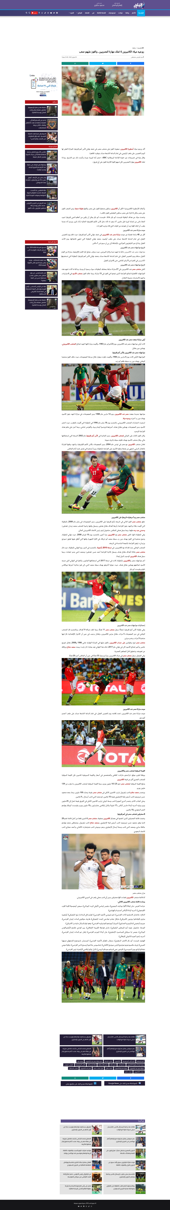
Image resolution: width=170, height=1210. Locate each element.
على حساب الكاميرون (118, 643)
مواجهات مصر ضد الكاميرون (134, 252)
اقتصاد (87, 13)
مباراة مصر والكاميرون (121, 1068)
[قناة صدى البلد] (139, 4)
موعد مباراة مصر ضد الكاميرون (134, 230)
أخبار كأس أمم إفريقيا (128, 1061)
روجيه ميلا (127, 418)
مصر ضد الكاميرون (122, 414)
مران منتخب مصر (98, 1068)
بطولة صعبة (79, 208)
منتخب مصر (136, 269)
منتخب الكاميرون (139, 1072)
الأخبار (134, 13)
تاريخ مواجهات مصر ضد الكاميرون (132, 247)
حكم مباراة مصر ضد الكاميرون (93, 1061)
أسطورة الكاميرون (127, 149)
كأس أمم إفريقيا (92, 436)
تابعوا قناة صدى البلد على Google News (123, 1083)
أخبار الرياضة (140, 1061)
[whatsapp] (75, 63)
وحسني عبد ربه (139, 530)
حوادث (120, 13)
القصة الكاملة (101, 13)
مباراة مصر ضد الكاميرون (111, 234)
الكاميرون (137, 162)
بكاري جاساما (108, 1061)
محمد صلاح (71, 647)
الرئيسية (141, 13)
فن (93, 13)
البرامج (80, 13)
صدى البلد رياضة (103, 1065)
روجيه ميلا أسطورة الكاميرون (135, 1065)
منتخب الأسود (77, 273)
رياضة (127, 13)
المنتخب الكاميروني (69, 344)
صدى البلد (113, 1065)
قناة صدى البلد (92, 1065)
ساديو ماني (121, 1065)
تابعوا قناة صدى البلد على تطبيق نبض (79, 1084)
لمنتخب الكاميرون (117, 436)
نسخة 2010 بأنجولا (104, 548)
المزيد (72, 13)
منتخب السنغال (73, 1068)
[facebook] (130, 63)
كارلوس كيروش (68, 1065)
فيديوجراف (112, 13)
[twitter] (102, 63)
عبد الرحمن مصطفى (136, 57)
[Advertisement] (86, 32)
